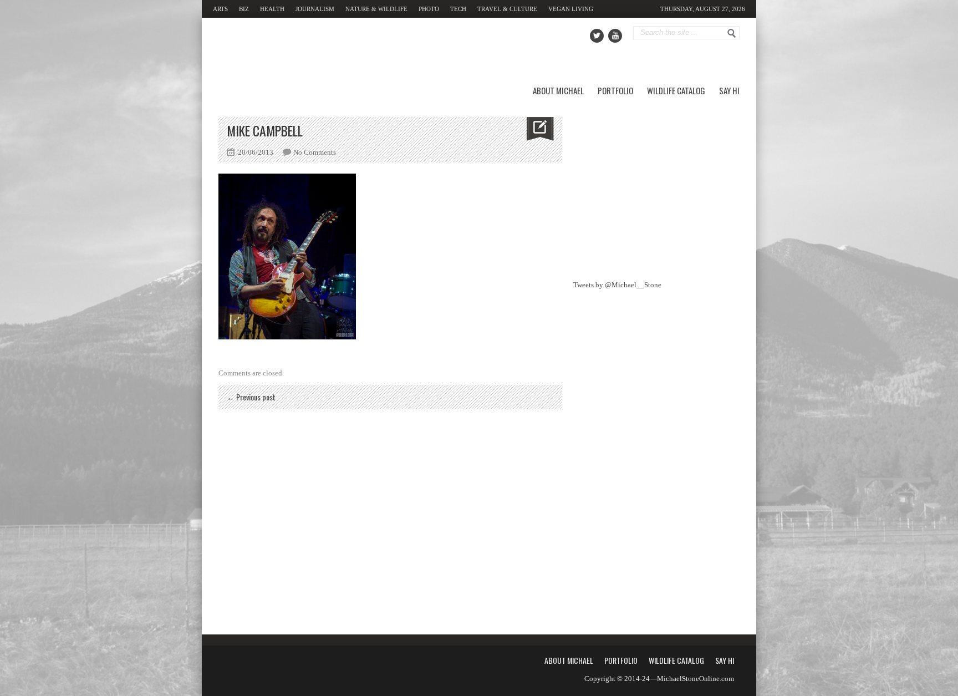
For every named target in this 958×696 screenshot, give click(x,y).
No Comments (314, 152)
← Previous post (251, 397)
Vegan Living (570, 9)
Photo (429, 9)
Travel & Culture (507, 9)
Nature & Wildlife (376, 9)
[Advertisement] (656, 186)
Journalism (314, 9)
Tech (458, 9)
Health (272, 9)
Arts (220, 9)
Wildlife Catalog (676, 90)
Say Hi (729, 90)
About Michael (558, 90)
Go (731, 33)
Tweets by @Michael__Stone (617, 285)
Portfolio (615, 90)
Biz (244, 9)
